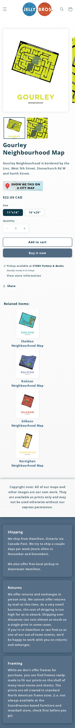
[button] (5, 9)
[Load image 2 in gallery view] (37, 128)
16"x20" (35, 212)
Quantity (9, 221)
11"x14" (13, 212)
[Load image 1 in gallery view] (14, 128)
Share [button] (11, 286)
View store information (24, 275)
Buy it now (37, 253)
